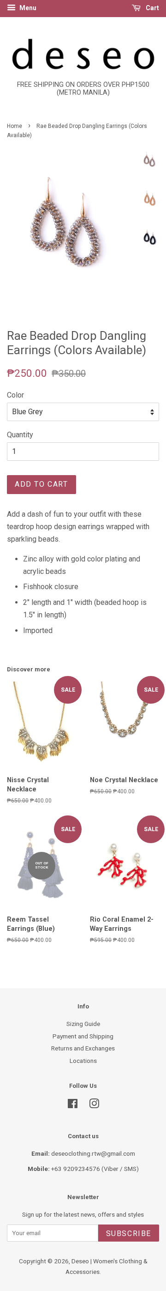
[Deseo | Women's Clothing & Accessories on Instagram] (94, 1105)
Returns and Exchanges (83, 1048)
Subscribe (128, 1233)
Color (15, 395)
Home (14, 126)
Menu (27, 8)
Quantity (20, 434)
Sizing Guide (83, 1023)
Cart (151, 8)
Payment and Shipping (83, 1036)
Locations (83, 1060)
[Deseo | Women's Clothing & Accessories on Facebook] (72, 1105)
